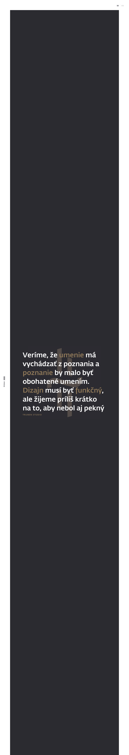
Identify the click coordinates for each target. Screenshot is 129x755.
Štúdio (4, 384)
